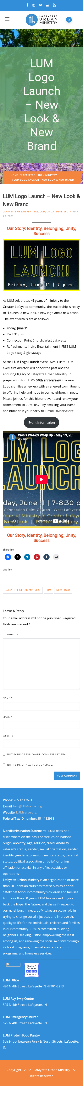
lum (48, 590)
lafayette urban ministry (23, 590)
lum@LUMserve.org (59, 411)
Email (8, 716)
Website (8, 735)
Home (14, 175)
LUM (42, 211)
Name (7, 698)
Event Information (41, 422)
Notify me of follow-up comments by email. (38, 754)
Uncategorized (58, 211)
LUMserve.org (26, 812)
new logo (63, 590)
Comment (10, 634)
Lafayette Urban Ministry (39, 175)
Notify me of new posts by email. (30, 764)
